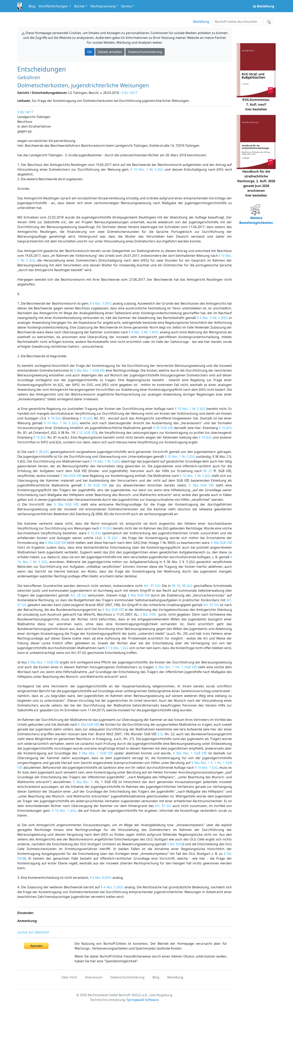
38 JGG (187, 586)
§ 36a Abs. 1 (82, 782)
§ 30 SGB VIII (163, 428)
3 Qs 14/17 (130, 93)
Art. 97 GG (152, 586)
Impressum (93, 977)
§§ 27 (207, 471)
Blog (32, 6)
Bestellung (201, 21)
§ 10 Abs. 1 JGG (206, 767)
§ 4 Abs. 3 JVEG (101, 303)
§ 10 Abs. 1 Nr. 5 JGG (147, 169)
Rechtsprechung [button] (102, 6)
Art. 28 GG (78, 595)
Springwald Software (142, 1000)
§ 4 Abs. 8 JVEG (101, 877)
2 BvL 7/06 (148, 614)
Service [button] (126, 6)
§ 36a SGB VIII (71, 475)
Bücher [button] (79, 6)
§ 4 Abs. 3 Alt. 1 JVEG (144, 332)
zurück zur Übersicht (33, 932)
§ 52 (160, 734)
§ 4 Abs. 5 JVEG (112, 887)
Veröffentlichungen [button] (53, 6)
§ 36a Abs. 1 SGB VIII (89, 370)
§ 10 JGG (86, 418)
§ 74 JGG (54, 418)
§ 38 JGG (42, 452)
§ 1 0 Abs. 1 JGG (117, 648)
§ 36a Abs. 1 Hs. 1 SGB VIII (176, 667)
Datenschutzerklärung (145, 52)
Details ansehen (110, 52)
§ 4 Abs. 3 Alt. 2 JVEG (212, 318)
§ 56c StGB (175, 844)
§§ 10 (176, 586)
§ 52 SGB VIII (86, 432)
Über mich (69, 977)
